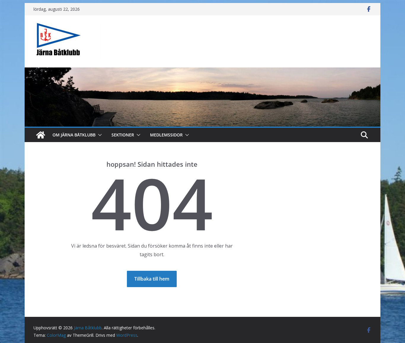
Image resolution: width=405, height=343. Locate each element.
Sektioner (122, 135)
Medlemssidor (166, 135)
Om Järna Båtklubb (73, 135)
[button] (98, 135)
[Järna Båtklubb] (41, 135)
